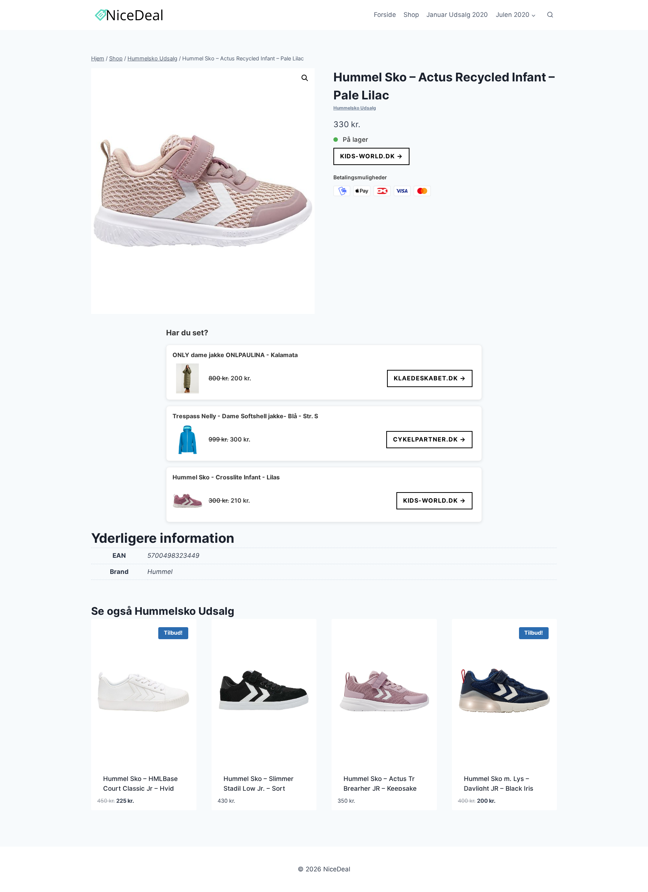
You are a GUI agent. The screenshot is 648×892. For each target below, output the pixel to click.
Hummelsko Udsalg (354, 108)
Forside (385, 14)
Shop (411, 14)
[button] (305, 78)
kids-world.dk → (371, 156)
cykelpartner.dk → (429, 439)
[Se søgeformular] (550, 15)
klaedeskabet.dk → (430, 378)
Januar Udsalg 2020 (457, 14)
